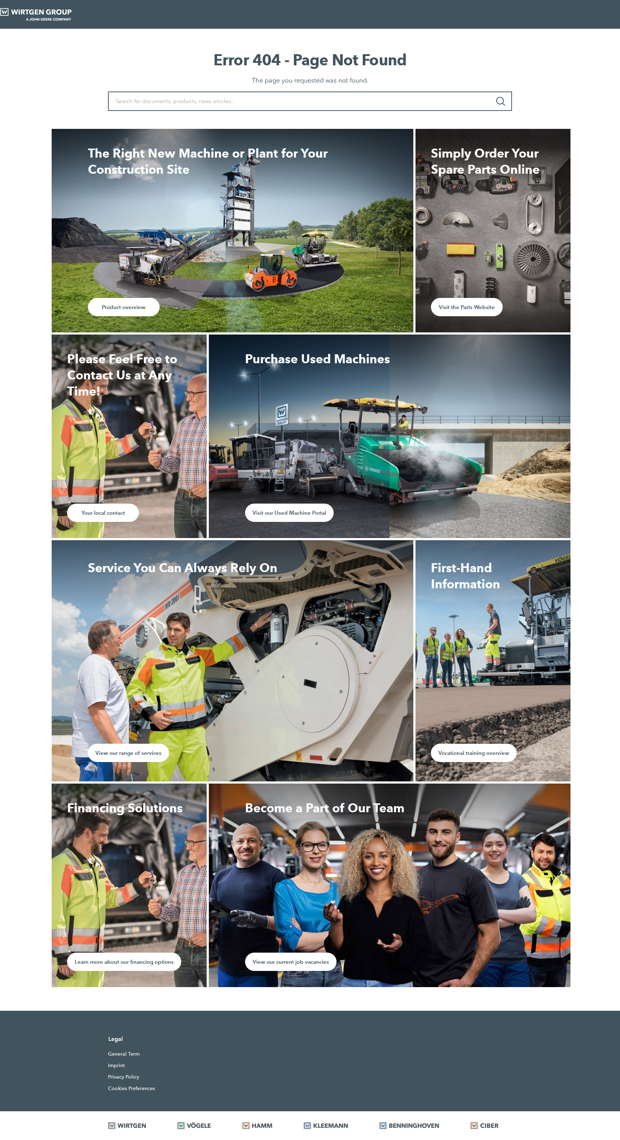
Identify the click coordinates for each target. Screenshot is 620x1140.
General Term (124, 1054)
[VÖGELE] (200, 1125)
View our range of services (128, 752)
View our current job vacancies (291, 961)
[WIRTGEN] (133, 1125)
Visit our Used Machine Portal (289, 512)
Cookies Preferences (131, 1088)
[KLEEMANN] (332, 1125)
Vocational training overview (473, 752)
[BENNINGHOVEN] (415, 1125)
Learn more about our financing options (124, 961)
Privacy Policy (123, 1077)
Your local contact (103, 512)
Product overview (123, 307)
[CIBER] (491, 1125)
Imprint (116, 1065)
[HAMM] (264, 1125)
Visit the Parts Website (467, 307)
